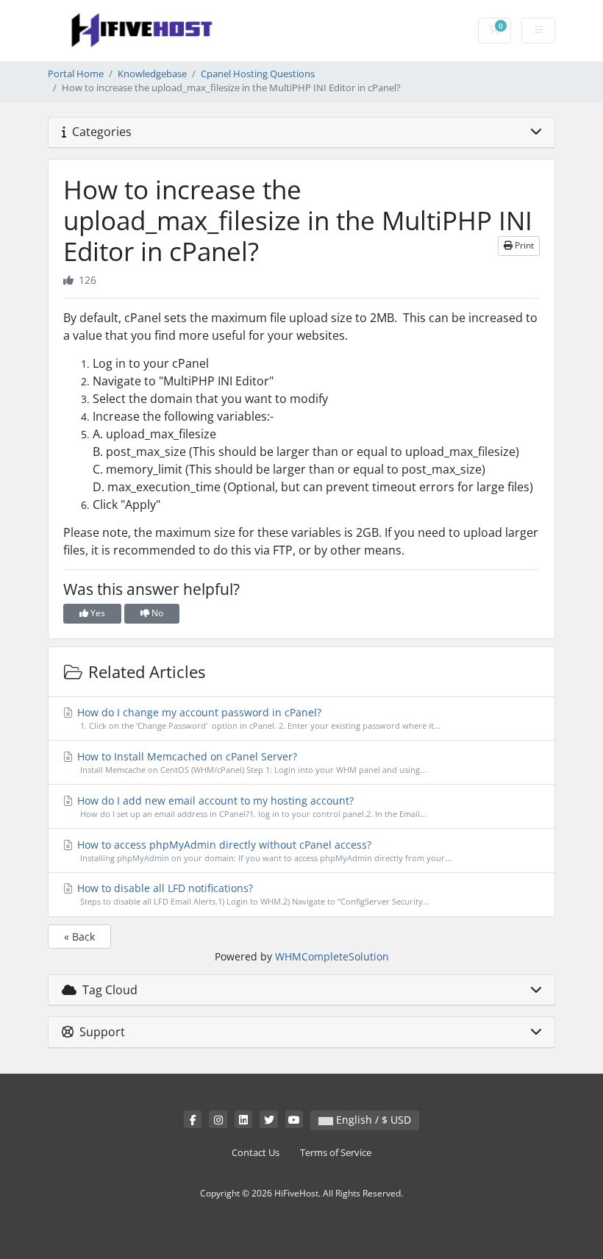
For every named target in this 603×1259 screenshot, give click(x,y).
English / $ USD (372, 1120)
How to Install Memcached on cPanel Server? (250, 762)
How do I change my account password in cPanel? (257, 718)
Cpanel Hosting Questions (258, 74)
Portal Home (76, 74)
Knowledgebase (152, 74)
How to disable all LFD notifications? (251, 894)
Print (523, 245)
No (156, 613)
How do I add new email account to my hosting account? (250, 806)
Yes (96, 613)
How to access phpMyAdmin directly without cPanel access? (263, 850)
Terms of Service (335, 1152)
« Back (79, 937)
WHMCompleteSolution (332, 956)
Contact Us (255, 1152)
